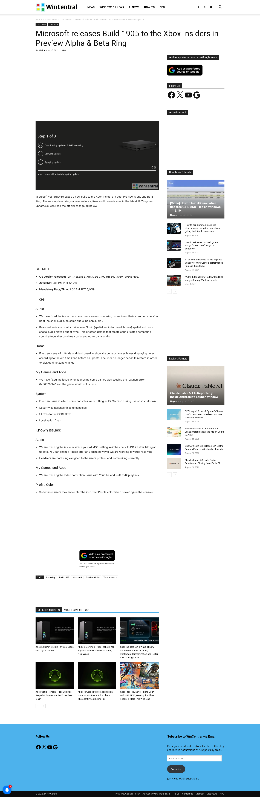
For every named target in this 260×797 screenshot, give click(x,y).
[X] (204, 7)
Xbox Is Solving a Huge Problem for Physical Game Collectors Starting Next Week (96, 650)
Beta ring (50, 577)
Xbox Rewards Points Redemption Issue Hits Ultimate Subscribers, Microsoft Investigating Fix (95, 695)
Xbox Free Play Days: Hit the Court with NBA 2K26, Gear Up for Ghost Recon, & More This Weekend (137, 695)
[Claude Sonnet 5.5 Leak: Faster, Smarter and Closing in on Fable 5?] (174, 463)
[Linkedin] (93, 110)
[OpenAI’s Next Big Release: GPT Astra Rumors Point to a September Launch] (174, 449)
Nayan (173, 215)
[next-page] (43, 706)
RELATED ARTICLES (49, 610)
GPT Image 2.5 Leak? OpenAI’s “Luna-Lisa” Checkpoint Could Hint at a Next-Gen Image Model (204, 414)
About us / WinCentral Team (157, 793)
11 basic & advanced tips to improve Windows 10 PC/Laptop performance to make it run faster (204, 262)
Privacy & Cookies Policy (127, 793)
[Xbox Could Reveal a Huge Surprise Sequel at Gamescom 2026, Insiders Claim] (55, 675)
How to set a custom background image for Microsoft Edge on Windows (202, 245)
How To (149, 7)
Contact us (187, 793)
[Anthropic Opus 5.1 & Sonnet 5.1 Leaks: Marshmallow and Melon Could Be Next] (174, 432)
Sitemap (200, 793)
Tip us (176, 793)
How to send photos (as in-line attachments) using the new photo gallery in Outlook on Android (202, 228)
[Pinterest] (76, 110)
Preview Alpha (93, 577)
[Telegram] (109, 110)
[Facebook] (198, 7)
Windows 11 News (112, 7)
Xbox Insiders (110, 577)
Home (39, 19)
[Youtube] (210, 7)
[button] (220, 7)
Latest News (51, 19)
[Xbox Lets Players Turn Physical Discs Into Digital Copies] (55, 630)
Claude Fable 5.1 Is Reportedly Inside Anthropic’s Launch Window (194, 395)
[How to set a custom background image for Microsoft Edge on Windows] (174, 245)
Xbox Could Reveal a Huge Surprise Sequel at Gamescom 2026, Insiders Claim (54, 695)
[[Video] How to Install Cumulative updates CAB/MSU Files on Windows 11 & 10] (195, 199)
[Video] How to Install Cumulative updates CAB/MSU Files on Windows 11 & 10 (195, 206)
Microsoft (77, 577)
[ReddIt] (101, 110)
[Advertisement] (97, 81)
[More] (117, 110)
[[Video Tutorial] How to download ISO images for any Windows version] (174, 280)
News (91, 7)
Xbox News (66, 19)
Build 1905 (64, 577)
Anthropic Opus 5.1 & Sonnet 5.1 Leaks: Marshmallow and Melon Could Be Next (204, 431)
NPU (162, 7)
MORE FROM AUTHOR (76, 610)
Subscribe (176, 769)
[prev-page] (38, 706)
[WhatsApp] (84, 110)
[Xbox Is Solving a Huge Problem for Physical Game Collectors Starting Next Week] (97, 630)
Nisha (42, 50)
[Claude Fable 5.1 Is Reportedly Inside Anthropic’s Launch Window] (195, 385)
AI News (134, 7)
